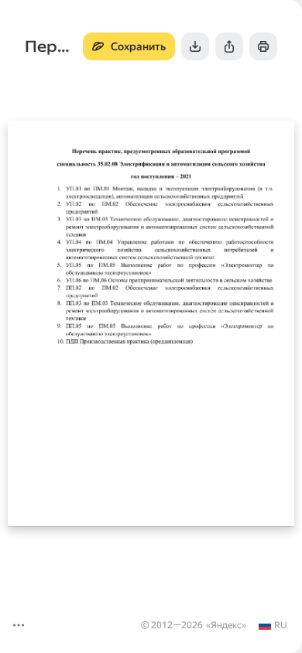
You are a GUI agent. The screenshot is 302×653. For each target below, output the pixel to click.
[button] (18, 625)
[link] (273, 625)
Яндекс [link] (226, 625)
